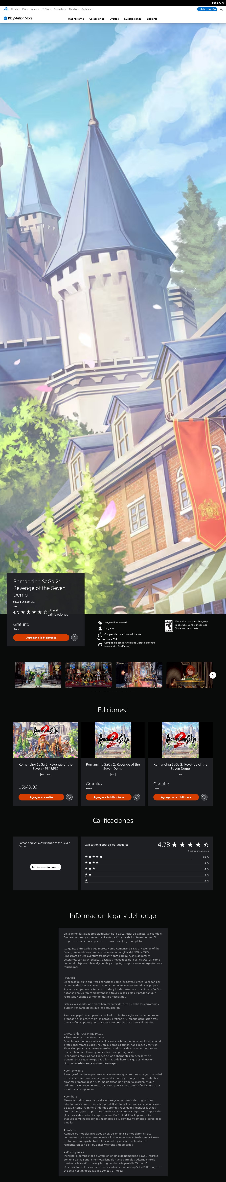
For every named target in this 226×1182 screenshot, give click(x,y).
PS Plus (45, 9)
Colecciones (96, 18)
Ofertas (114, 18)
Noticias (73, 9)
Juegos (33, 9)
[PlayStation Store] (19, 18)
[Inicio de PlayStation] (6, 9)
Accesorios (58, 9)
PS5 (24, 9)
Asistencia (86, 9)
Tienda (14, 9)
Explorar (152, 18)
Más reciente (76, 18)
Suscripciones (132, 18)
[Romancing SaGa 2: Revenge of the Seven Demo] (38, 675)
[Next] (212, 675)
